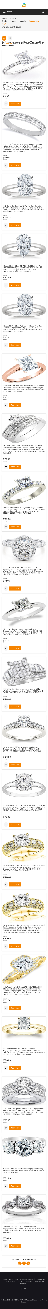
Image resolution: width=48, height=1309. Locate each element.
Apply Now (15, 103)
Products (22, 21)
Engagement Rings (11, 26)
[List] (10, 38)
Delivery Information (25, 1281)
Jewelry (13, 21)
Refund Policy (11, 1281)
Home (4, 19)
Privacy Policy (40, 1279)
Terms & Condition (27, 1279)
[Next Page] (28, 1263)
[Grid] (4, 38)
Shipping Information (10, 1279)
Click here (8, 44)
